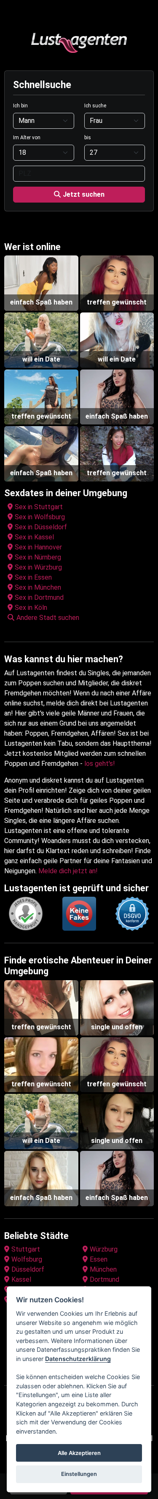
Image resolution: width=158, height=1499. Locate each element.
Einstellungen (79, 1473)
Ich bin (20, 106)
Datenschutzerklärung (78, 1358)
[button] (81, 618)
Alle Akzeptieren (79, 1453)
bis (87, 138)
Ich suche (95, 106)
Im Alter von (26, 138)
